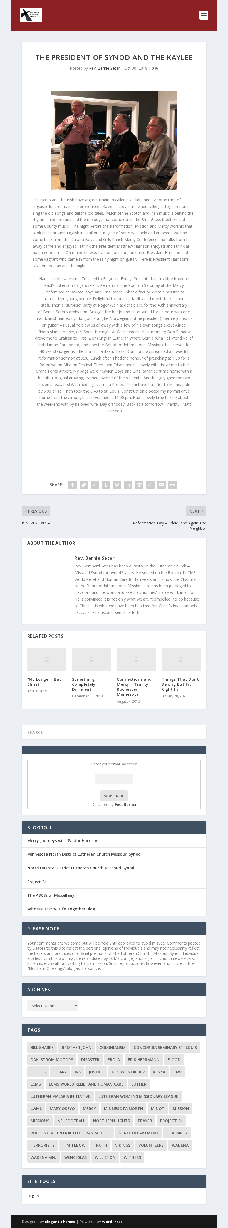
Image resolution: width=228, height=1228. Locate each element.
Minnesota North (123, 1108)
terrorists (42, 1145)
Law (178, 1071)
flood (174, 1059)
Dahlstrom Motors (52, 1059)
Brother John (76, 1047)
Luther (139, 1084)
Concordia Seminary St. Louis (165, 1047)
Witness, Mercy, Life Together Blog (61, 908)
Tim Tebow (74, 1145)
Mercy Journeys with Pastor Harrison (62, 840)
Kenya (159, 1071)
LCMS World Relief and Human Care (86, 1084)
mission (181, 1108)
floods (38, 1071)
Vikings (122, 1145)
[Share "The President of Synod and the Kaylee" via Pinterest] (117, 484)
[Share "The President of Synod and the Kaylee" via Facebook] (72, 484)
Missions (40, 1120)
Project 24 (36, 881)
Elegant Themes (60, 1221)
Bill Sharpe (42, 1047)
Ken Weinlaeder (128, 1071)
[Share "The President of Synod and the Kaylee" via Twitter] (83, 484)
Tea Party (177, 1133)
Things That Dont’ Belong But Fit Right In (181, 684)
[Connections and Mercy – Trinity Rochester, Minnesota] (136, 659)
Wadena (180, 1145)
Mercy (89, 1108)
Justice (96, 1071)
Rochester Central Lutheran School (70, 1133)
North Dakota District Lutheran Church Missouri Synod (80, 867)
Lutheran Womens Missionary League (138, 1096)
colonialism (113, 1047)
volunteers (151, 1145)
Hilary (60, 1071)
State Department (138, 1133)
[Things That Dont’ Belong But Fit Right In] (181, 659)
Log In (33, 1195)
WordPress (112, 1221)
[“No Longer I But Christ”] (46, 659)
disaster (90, 1059)
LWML (36, 1108)
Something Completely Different (84, 684)
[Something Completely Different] (91, 659)
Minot (158, 1108)
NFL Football (71, 1120)
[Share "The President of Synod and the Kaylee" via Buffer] (139, 484)
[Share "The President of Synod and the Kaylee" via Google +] (94, 484)
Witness (132, 1157)
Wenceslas (75, 1157)
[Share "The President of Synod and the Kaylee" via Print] (172, 484)
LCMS (36, 1084)
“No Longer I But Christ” (44, 682)
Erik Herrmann (144, 1059)
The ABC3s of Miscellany (51, 895)
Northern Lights (111, 1120)
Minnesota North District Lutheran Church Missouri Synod (84, 854)
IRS (78, 1071)
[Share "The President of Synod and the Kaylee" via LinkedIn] (128, 484)
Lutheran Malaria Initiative (60, 1096)
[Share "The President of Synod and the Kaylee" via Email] (161, 484)
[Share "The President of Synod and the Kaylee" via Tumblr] (105, 484)
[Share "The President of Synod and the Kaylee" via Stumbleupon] (150, 484)
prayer (145, 1120)
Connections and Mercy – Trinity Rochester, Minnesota (134, 687)
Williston (105, 1157)
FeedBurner (126, 804)
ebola (114, 1059)
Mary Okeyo (62, 1108)
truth (100, 1145)
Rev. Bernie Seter (104, 68)
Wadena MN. (43, 1157)
